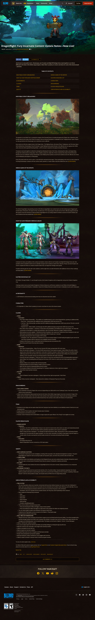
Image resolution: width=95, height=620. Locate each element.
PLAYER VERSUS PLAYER (57, 86)
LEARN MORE (71, 161)
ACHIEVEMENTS (20, 80)
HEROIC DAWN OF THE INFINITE (59, 75)
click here (33, 541)
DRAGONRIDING (55, 83)
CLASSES (18, 83)
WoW (21, 554)
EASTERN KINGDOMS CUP (57, 77)
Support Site (44, 545)
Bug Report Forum (35, 546)
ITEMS (18, 86)
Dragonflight (50, 554)
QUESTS (18, 89)
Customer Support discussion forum (58, 545)
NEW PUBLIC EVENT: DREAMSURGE (25, 75)
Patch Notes (43, 554)
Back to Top (18, 550)
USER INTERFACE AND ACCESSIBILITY (60, 89)
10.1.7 (24, 554)
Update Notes (29, 554)
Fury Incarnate (36, 554)
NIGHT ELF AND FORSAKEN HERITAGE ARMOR (28, 77)
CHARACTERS (54, 80)
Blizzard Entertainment (23, 49)
